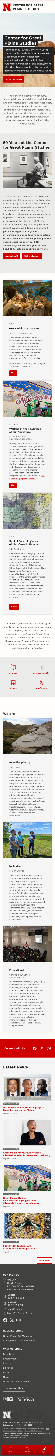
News (6, 1377)
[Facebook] (5, 1320)
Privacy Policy (8, 1435)
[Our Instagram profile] (49, 1048)
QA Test (20, 1431)
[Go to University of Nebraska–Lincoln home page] (7, 7)
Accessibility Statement (33, 1431)
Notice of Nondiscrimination (40, 1433)
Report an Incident (14, 1388)
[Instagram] (18, 1320)
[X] (12, 1320)
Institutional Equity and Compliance (16, 1433)
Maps (6, 1372)
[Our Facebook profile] (35, 1048)
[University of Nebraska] (26, 1399)
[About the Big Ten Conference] (8, 1399)
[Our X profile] (42, 1048)
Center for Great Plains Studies (28, 7)
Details (14, 607)
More (13, 373)
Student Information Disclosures (14, 1437)
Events (7, 1363)
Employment (10, 1358)
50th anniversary (32, 256)
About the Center (13, 79)
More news (44, 1260)
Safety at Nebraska (21, 1435)
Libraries (8, 1367)
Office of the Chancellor (17, 1381)
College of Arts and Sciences (19, 1340)
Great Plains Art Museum (17, 1336)
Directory (8, 1354)
